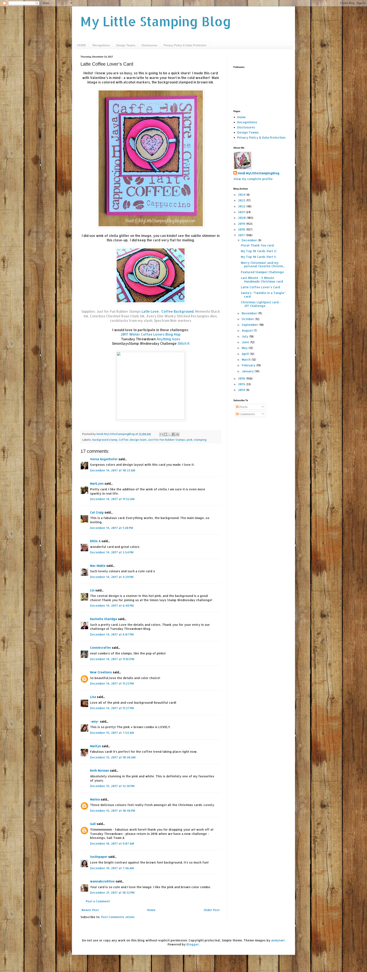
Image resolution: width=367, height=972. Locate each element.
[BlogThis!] (165, 434)
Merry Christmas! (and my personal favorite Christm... (263, 264)
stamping (200, 439)
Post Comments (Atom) (118, 917)
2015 (242, 384)
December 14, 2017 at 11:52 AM (112, 499)
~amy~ (94, 721)
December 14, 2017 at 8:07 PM (112, 634)
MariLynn (97, 483)
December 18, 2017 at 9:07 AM (112, 843)
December (250, 240)
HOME (81, 45)
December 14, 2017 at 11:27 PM (112, 708)
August (248, 330)
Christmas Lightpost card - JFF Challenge (261, 304)
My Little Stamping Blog (155, 21)
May (245, 348)
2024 (242, 194)
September (250, 324)
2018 (242, 229)
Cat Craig (97, 512)
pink (189, 439)
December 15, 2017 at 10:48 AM (113, 757)
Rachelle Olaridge (103, 619)
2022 (242, 206)
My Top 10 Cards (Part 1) (258, 257)
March (246, 359)
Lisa (93, 697)
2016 (242, 378)
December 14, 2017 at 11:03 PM (112, 659)
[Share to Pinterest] (177, 434)
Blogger (192, 944)
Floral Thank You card (257, 245)
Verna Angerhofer (104, 459)
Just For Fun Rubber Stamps (166, 439)
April (246, 354)
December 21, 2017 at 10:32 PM (112, 892)
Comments (247, 414)
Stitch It (183, 343)
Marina (95, 799)
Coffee (123, 439)
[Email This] (161, 434)
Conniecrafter (100, 647)
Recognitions (101, 45)
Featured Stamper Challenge (262, 272)
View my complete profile (253, 179)
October (248, 319)
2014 (242, 390)
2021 (242, 212)
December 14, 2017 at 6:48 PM (112, 605)
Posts (243, 407)
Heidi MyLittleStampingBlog (258, 173)
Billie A (95, 541)
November (250, 313)
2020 (242, 217)
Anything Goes (168, 339)
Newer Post (90, 910)
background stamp (104, 439)
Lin (92, 590)
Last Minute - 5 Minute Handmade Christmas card (262, 279)
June (246, 342)
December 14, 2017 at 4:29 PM (111, 577)
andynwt (278, 940)
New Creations (101, 672)
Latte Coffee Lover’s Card (260, 287)
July (245, 336)
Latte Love (150, 311)
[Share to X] (169, 434)
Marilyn (95, 746)
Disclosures (149, 45)
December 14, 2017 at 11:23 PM (112, 683)
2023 (242, 200)
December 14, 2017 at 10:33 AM (112, 470)
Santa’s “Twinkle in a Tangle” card (263, 294)
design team (138, 439)
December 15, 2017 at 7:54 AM (112, 732)
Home (151, 910)
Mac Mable (98, 565)
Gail (93, 824)
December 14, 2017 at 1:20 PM (111, 528)
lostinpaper (98, 856)
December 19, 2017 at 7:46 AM (112, 868)
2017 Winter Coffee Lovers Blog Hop (151, 334)
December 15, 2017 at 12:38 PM (112, 786)
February (249, 365)
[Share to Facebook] (173, 434)
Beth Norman (99, 770)
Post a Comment (98, 901)
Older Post (212, 910)
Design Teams (125, 45)
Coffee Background (177, 311)
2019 (242, 223)
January (248, 371)
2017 (242, 235)
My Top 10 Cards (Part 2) (259, 251)
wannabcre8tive (102, 881)
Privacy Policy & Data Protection (185, 45)
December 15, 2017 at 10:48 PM (112, 810)
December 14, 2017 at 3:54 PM (111, 552)
